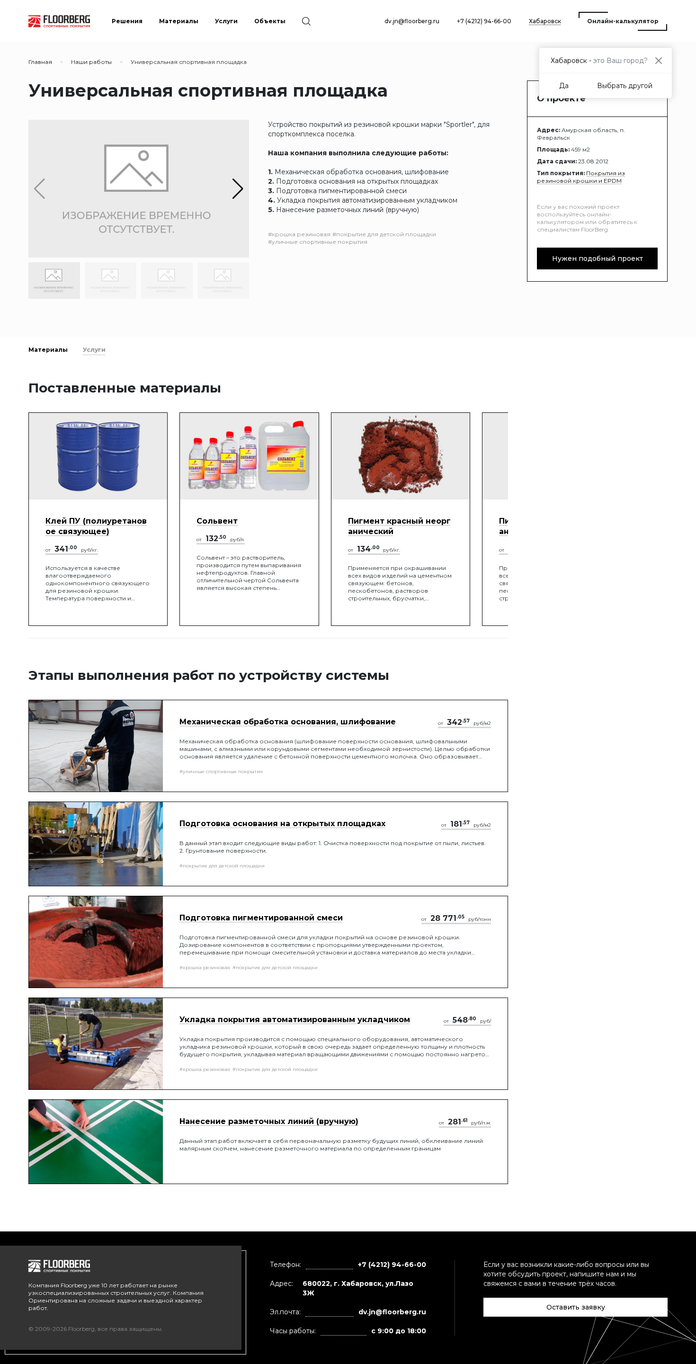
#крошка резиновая (299, 234)
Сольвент (217, 521)
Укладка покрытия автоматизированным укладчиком (294, 1019)
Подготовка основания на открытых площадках (282, 823)
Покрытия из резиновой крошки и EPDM (581, 176)
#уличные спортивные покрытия (317, 241)
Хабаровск (545, 21)
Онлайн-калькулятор (623, 21)
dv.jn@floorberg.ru (411, 21)
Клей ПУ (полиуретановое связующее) (96, 526)
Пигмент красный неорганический (399, 526)
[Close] (658, 60)
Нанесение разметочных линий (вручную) (268, 1121)
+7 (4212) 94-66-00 (484, 21)
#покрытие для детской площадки (384, 234)
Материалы (48, 349)
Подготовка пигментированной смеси (261, 917)
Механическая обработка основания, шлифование (287, 721)
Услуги (94, 349)
